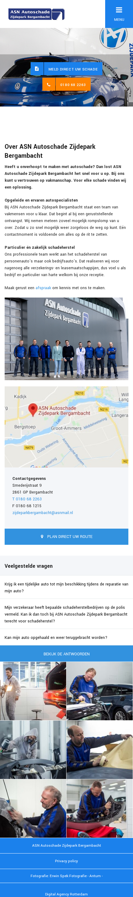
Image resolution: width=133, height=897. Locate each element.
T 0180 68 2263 (27, 499)
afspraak (43, 288)
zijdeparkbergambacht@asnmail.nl (42, 513)
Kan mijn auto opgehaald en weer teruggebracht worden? (56, 637)
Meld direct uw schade (73, 69)
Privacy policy (66, 861)
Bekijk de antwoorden (67, 654)
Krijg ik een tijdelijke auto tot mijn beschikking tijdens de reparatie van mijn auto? (66, 587)
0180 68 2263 (73, 85)
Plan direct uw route (69, 537)
